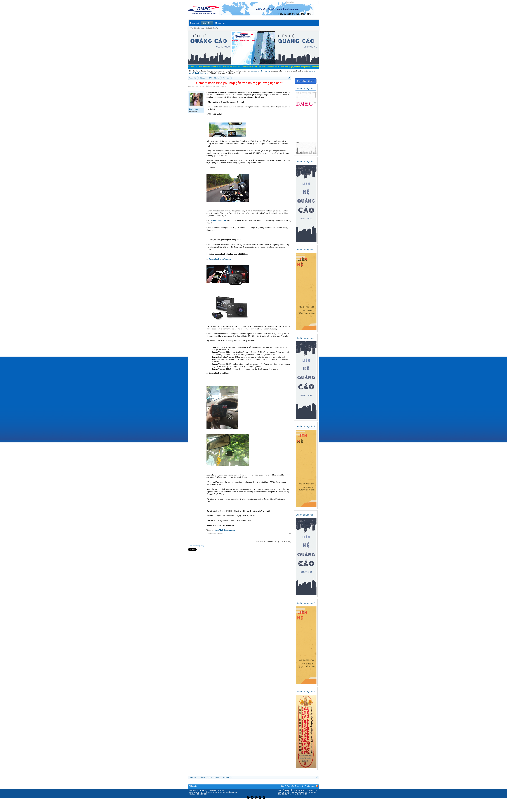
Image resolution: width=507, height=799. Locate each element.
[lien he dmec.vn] (209, 64)
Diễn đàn (207, 23)
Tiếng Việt (193, 786)
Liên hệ (283, 786)
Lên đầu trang (309, 786)
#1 (290, 534)
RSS (317, 786)
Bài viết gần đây (212, 28)
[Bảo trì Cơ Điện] (260, 797)
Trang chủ (194, 23)
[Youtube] (264, 797)
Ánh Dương (216, 86)
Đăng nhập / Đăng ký (305, 81)
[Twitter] (252, 797)
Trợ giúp (290, 786)
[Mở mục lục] (289, 78)
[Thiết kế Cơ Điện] (256, 797)
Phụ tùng (201, 86)
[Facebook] (248, 797)
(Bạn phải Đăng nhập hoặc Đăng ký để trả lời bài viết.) (273, 541)
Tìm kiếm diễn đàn (197, 28)
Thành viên (220, 23)
